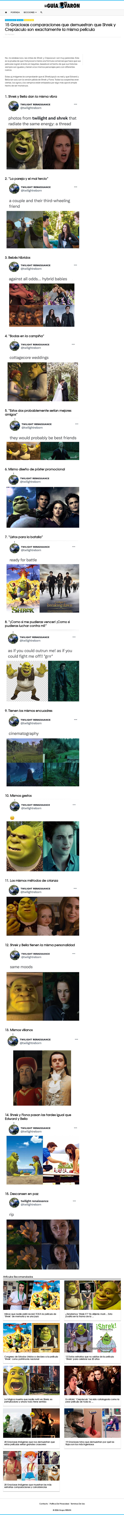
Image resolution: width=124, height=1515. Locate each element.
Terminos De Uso (78, 1504)
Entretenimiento (11, 20)
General (20, 20)
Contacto (43, 1504)
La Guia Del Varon (62, 5)
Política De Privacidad (59, 1504)
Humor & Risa (29, 20)
